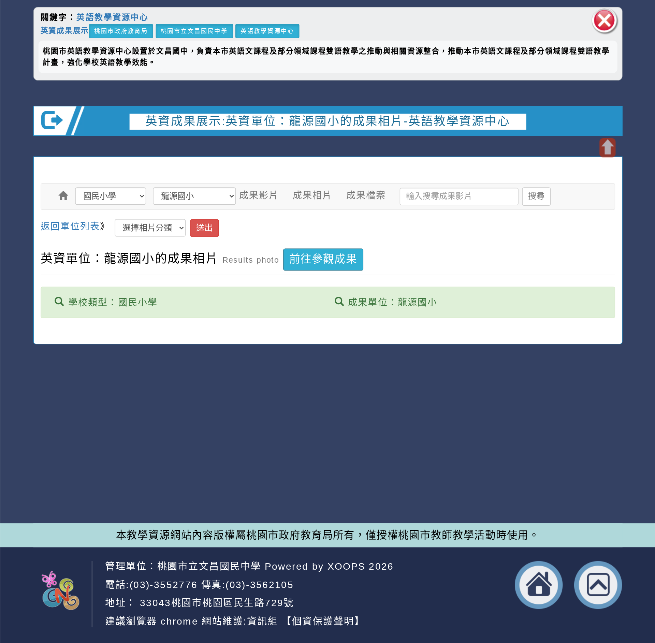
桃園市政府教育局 (121, 30)
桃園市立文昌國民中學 (194, 30)
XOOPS (346, 566)
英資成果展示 (64, 30)
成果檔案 (366, 195)
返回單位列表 (70, 226)
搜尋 (536, 196)
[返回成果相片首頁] (63, 196)
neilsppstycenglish (221, 432)
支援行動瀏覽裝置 (440, 446)
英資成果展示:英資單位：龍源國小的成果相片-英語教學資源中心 (327, 121)
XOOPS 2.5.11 (218, 461)
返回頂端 (598, 585)
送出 (204, 227)
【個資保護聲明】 (323, 621)
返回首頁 (539, 585)
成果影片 (259, 195)
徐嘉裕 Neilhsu (248, 490)
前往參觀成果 (323, 259)
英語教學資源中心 (112, 17)
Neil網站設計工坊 (244, 475)
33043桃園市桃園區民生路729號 (215, 603)
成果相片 (312, 195)
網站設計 (177, 475)
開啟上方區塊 (607, 148)
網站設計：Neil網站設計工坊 (69, 463)
